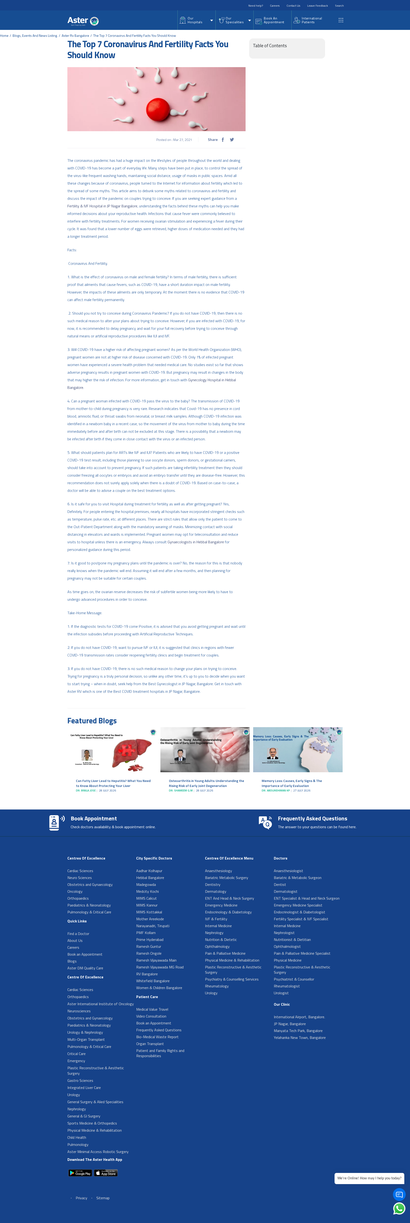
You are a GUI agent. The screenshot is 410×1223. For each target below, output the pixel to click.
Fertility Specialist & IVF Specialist (301, 919)
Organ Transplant (150, 1043)
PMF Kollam (146, 932)
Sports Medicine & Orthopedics (92, 1123)
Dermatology (215, 891)
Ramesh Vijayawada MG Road (160, 967)
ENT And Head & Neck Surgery (229, 898)
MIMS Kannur (147, 905)
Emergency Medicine (221, 905)
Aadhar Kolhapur (149, 871)
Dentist (280, 884)
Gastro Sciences (80, 1080)
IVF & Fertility (216, 919)
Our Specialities (235, 20)
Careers (275, 5)
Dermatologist (286, 891)
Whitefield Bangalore (153, 981)
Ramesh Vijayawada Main (156, 960)
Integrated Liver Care (84, 1087)
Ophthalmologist (287, 946)
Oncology (75, 891)
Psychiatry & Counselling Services (232, 979)
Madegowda (146, 884)
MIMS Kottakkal (149, 912)
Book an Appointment (84, 954)
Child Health (76, 1137)
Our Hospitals (195, 20)
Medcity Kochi (147, 891)
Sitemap (103, 1198)
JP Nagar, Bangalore (290, 1024)
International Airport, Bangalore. (299, 1017)
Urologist (281, 993)
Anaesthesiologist (288, 871)
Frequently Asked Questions (159, 1030)
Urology (73, 1094)
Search (339, 5)
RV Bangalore (147, 974)
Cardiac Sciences (80, 871)
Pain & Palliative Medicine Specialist (302, 953)
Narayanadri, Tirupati (152, 926)
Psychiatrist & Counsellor (294, 979)
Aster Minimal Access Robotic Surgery (98, 1151)
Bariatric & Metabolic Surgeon (297, 877)
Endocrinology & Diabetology (228, 912)
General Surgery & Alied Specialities (95, 1102)
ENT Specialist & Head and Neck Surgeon (307, 898)
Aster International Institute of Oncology (100, 1004)
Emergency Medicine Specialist (298, 905)
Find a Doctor (78, 933)
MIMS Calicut (146, 898)
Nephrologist (284, 932)
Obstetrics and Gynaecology (90, 884)
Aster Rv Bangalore (75, 35)
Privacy (81, 1198)
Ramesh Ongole (149, 953)
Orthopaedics (78, 898)
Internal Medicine (218, 926)
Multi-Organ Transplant (86, 1039)
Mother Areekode (150, 919)
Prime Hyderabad (149, 939)
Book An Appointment (274, 20)
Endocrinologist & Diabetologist (299, 912)
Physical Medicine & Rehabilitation (94, 1130)
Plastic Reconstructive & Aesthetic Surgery (95, 1070)
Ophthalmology (217, 946)
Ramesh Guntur (148, 946)
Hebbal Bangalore (150, 877)
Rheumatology (217, 986)
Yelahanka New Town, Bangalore (300, 1037)
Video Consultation (151, 1016)
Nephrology (76, 1109)
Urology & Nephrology (85, 1032)
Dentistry (212, 884)
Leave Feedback (317, 5)
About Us (75, 940)
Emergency (76, 1061)
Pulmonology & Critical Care (89, 912)
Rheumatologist (287, 986)
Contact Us (293, 5)
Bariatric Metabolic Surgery (226, 877)
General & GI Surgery (83, 1116)
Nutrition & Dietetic (221, 939)
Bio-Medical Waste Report (157, 1037)
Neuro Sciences (79, 877)
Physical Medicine (288, 960)
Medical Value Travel (152, 1009)
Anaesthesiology (218, 871)
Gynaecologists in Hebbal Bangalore (196, 542)
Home (4, 35)
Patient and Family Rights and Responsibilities (160, 1053)
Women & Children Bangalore (159, 987)
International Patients (312, 20)
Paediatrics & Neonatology (89, 905)
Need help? (255, 5)
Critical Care (76, 1053)
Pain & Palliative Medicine (225, 953)
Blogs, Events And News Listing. (35, 35)
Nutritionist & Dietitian (292, 939)
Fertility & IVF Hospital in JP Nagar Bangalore (102, 206)
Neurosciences (79, 1011)
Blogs (72, 961)
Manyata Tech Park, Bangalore (298, 1030)
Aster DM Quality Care (85, 968)
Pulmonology (78, 1144)
